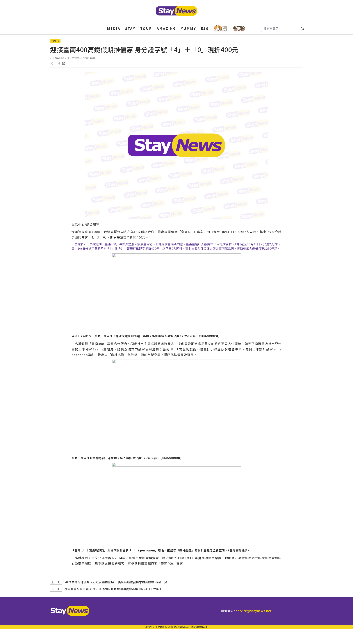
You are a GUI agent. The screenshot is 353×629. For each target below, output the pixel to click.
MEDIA (113, 28)
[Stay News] (68, 611)
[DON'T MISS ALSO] (239, 28)
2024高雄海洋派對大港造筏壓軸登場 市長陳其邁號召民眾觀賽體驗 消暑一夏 (116, 582)
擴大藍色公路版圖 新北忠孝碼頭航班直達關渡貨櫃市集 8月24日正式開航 (114, 589)
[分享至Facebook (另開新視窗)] (59, 63)
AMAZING (166, 28)
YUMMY (188, 28)
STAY (130, 28)
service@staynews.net (254, 610)
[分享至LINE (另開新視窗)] (63, 63)
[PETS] (220, 28)
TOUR (146, 28)
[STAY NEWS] (176, 11)
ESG (205, 28)
